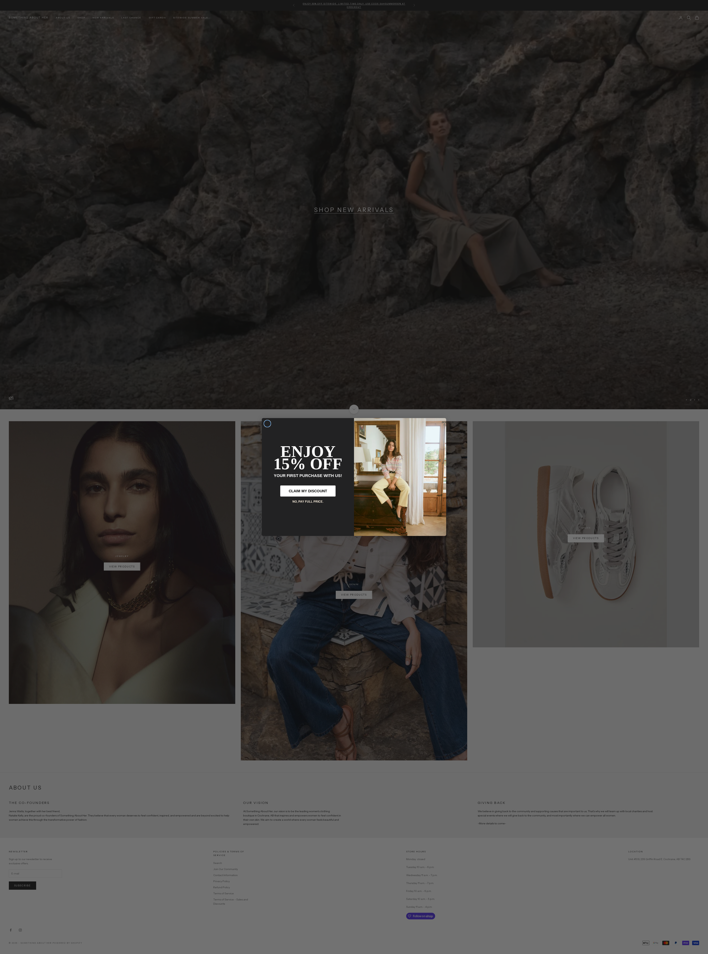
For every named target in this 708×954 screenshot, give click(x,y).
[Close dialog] (267, 423)
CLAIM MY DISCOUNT (308, 491)
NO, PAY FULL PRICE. (307, 501)
